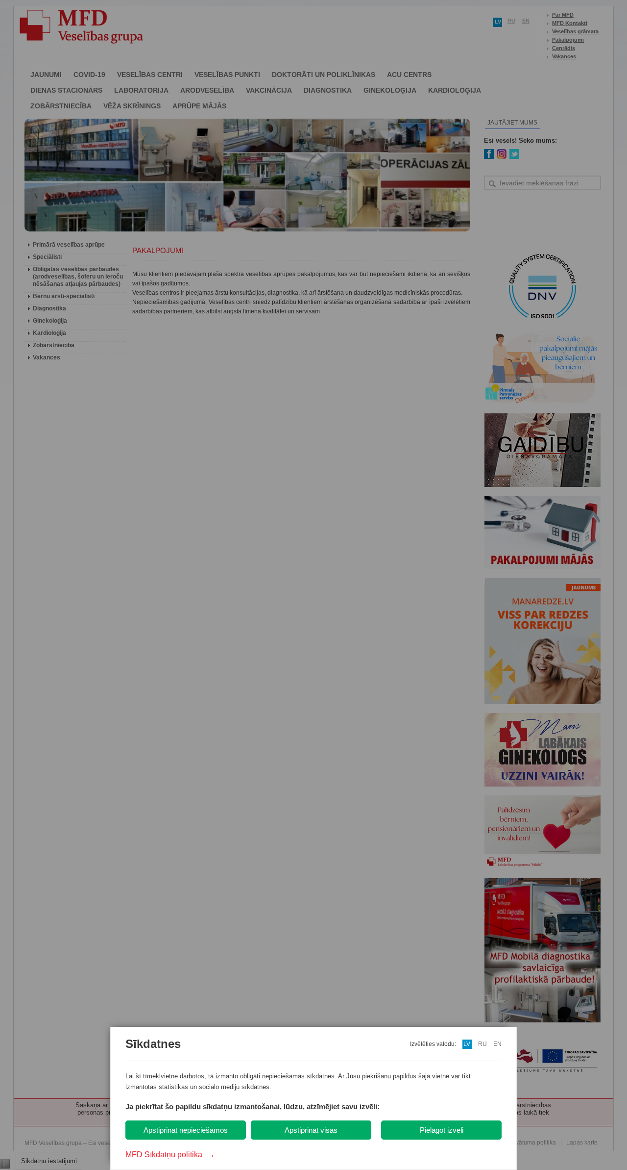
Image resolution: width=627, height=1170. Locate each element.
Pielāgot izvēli (441, 1130)
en (497, 1044)
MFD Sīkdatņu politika (170, 1154)
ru (482, 1044)
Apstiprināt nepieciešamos (186, 1130)
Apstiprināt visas (311, 1130)
